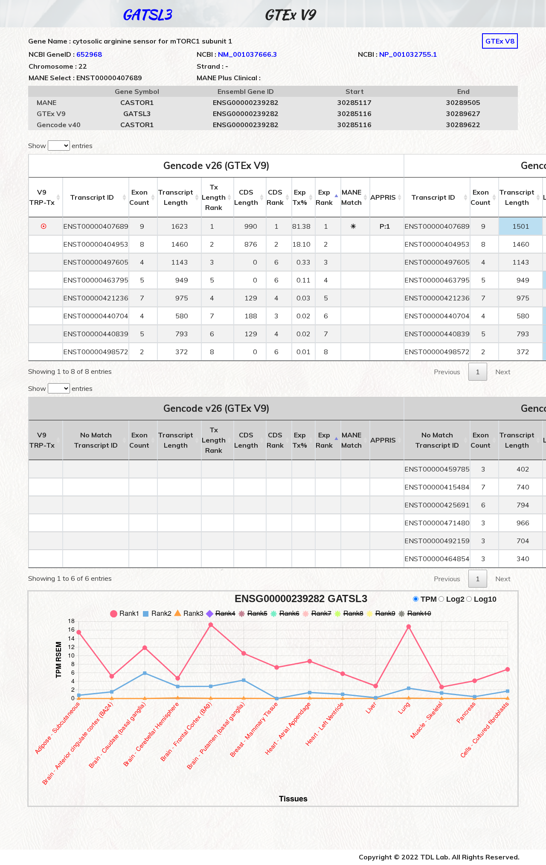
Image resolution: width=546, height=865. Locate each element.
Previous (447, 371)
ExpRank (324, 197)
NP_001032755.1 (408, 54)
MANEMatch (351, 197)
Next (503, 371)
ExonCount (139, 197)
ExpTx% (299, 197)
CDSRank (275, 197)
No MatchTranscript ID (96, 440)
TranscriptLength (175, 197)
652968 (89, 54)
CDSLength (246, 197)
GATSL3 (146, 14)
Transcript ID (92, 197)
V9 (42, 197)
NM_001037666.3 (247, 54)
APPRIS (383, 197)
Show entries (60, 145)
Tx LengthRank (214, 197)
